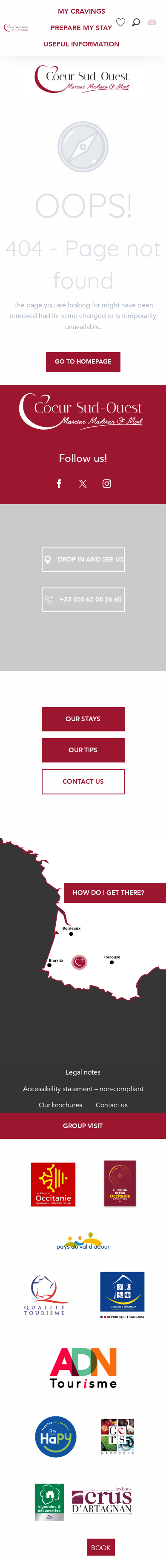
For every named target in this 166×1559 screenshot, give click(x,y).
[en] (152, 22)
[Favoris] (122, 22)
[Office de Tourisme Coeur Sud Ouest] (83, 80)
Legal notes (83, 1072)
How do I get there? (108, 892)
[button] (136, 22)
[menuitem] (16, 28)
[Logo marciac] (83, 413)
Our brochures (60, 1105)
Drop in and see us (91, 559)
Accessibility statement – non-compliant (83, 1089)
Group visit (83, 1126)
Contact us (112, 1105)
